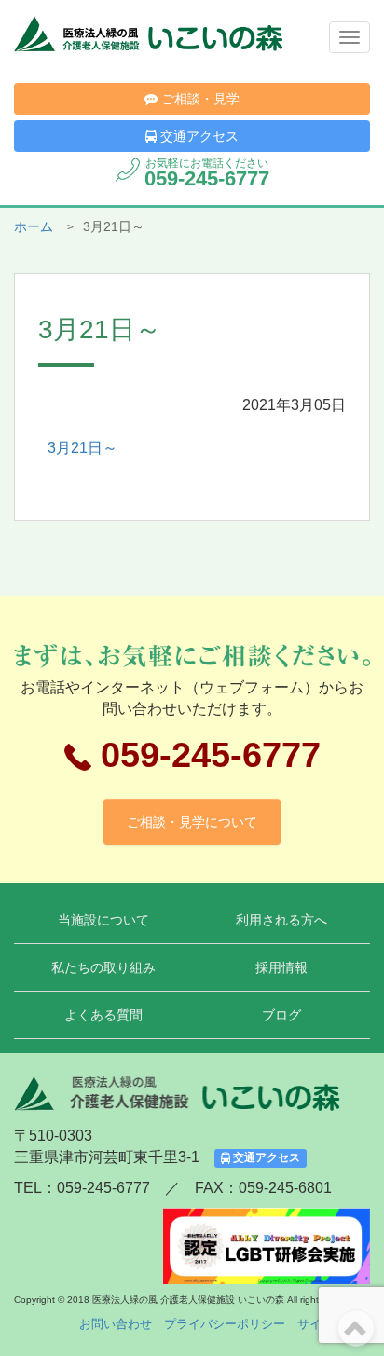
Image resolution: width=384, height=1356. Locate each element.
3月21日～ (82, 448)
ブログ (281, 1014)
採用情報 (281, 967)
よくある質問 (103, 1014)
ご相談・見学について (192, 822)
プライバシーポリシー (224, 1324)
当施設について (103, 919)
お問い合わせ (115, 1324)
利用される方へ (281, 919)
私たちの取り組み (103, 967)
